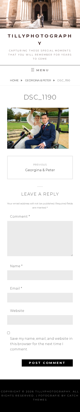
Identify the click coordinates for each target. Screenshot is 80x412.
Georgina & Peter (38, 80)
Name (16, 266)
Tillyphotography (53, 391)
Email (16, 288)
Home (14, 80)
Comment (20, 216)
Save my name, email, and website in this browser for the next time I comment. (41, 344)
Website (17, 311)
